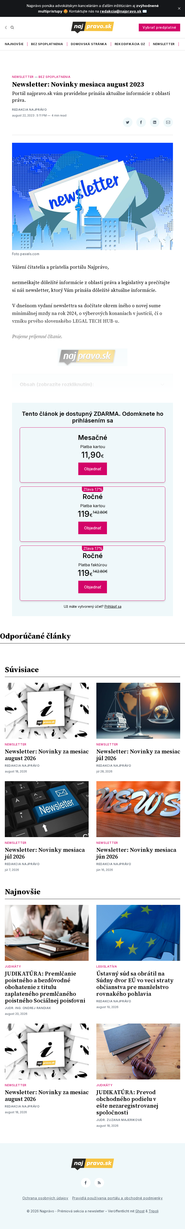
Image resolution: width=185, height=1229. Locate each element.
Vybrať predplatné (159, 27)
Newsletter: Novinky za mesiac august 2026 (47, 755)
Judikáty (13, 966)
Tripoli (154, 1211)
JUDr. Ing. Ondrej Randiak (28, 1008)
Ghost (140, 1211)
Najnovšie (14, 44)
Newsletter (164, 44)
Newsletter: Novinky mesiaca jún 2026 (136, 853)
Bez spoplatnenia (47, 44)
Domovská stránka (89, 44)
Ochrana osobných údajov (45, 1198)
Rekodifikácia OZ (130, 44)
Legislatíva (106, 966)
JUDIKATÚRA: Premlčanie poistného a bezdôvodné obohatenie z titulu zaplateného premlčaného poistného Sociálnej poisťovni (45, 987)
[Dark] (6, 27)
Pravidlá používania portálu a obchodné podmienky (117, 1198)
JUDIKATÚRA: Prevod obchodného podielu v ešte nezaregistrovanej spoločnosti (127, 1102)
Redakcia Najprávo (29, 109)
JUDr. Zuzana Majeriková (119, 1120)
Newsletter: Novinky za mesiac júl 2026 (138, 755)
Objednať (92, 468)
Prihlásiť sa (113, 606)
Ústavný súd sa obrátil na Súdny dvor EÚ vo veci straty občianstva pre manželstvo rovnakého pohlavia (135, 984)
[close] (179, 8)
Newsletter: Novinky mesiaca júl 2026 (45, 853)
